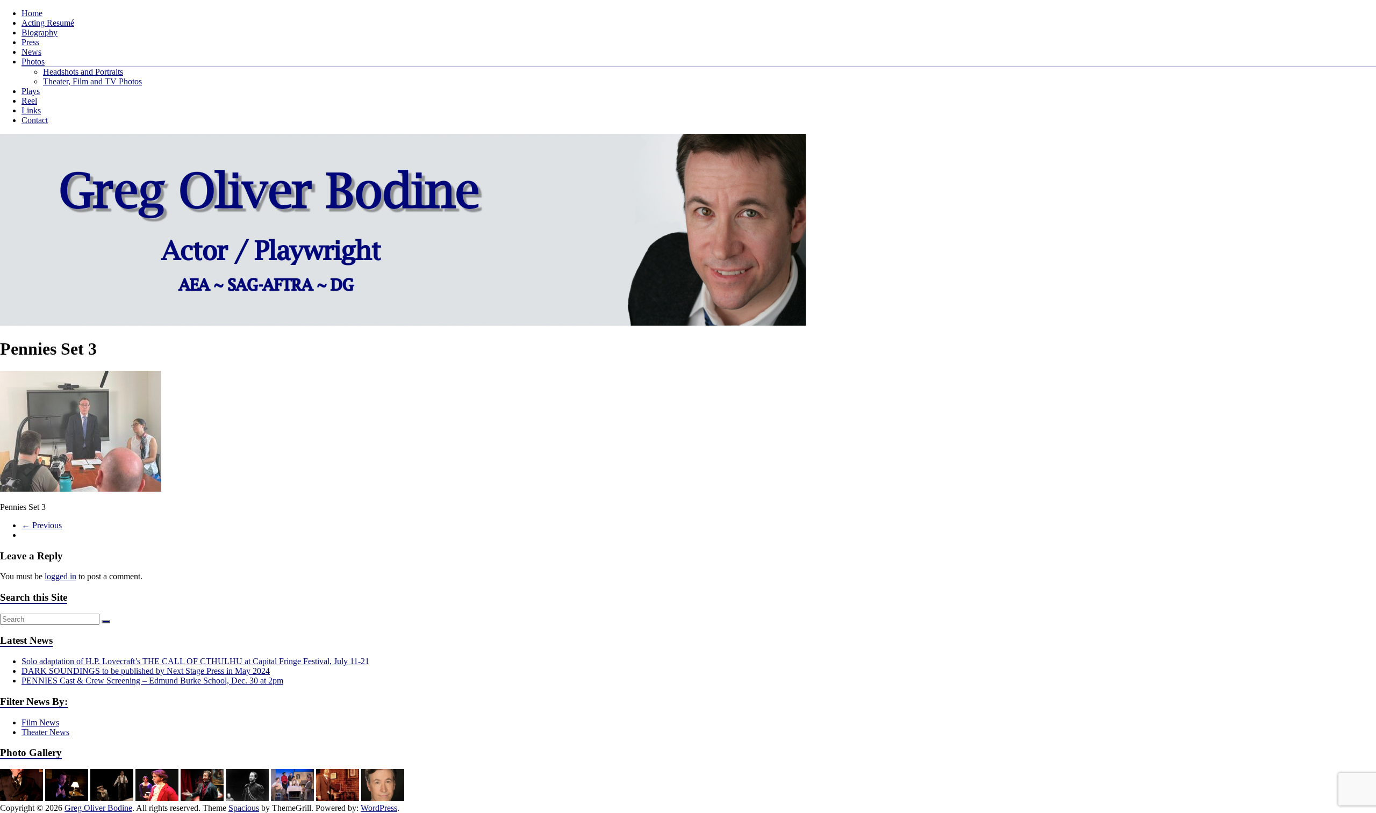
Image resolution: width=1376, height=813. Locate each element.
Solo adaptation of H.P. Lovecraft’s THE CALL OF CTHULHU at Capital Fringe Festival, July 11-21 (195, 661)
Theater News (45, 732)
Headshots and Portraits (83, 71)
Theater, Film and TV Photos (92, 81)
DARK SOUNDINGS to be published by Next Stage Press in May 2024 (146, 670)
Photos (33, 61)
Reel (29, 100)
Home (32, 13)
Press (30, 42)
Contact (35, 120)
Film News (40, 722)
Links (31, 110)
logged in (60, 576)
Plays (31, 91)
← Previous (42, 525)
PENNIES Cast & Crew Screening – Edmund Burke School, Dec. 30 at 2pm (152, 680)
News (31, 51)
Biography (40, 32)
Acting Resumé (48, 22)
